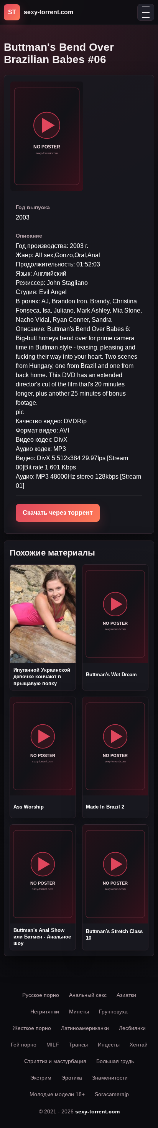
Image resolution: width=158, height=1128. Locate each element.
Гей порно (23, 1044)
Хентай (139, 1044)
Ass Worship (28, 807)
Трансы (78, 1044)
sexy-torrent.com (97, 1111)
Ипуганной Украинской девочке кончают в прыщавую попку (41, 676)
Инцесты (109, 1044)
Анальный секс (88, 995)
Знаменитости (110, 1078)
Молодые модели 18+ (57, 1094)
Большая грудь (115, 1061)
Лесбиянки (132, 1028)
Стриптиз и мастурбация (55, 1061)
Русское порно (40, 995)
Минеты (79, 1011)
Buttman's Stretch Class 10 (114, 934)
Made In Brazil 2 (105, 807)
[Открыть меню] (145, 12)
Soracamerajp (112, 1094)
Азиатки (126, 995)
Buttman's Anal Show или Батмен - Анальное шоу (42, 936)
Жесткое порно (32, 1028)
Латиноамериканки (85, 1028)
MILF (52, 1044)
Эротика (71, 1078)
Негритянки (44, 1011)
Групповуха (113, 1011)
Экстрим (40, 1078)
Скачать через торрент (58, 512)
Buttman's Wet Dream (111, 674)
